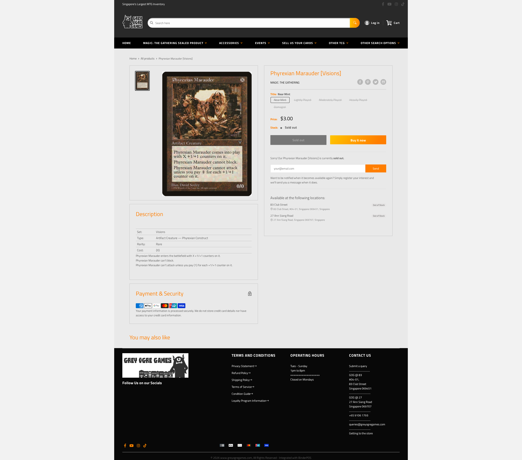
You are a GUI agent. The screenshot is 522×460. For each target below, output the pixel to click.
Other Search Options (379, 43)
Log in (375, 23)
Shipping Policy (241, 380)
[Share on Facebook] (360, 82)
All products (148, 58)
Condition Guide (241, 394)
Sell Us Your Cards (298, 43)
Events (261, 43)
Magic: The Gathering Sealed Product (174, 43)
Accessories (230, 43)
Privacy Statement (243, 366)
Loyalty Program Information (249, 400)
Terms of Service (242, 387)
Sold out (298, 140)
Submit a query (358, 366)
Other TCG (337, 43)
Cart (397, 23)
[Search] (355, 23)
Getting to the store (361, 433)
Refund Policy (240, 373)
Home (126, 43)
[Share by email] (383, 82)
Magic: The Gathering (285, 82)
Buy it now (358, 140)
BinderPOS (304, 458)
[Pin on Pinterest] (368, 82)
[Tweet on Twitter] (375, 82)
